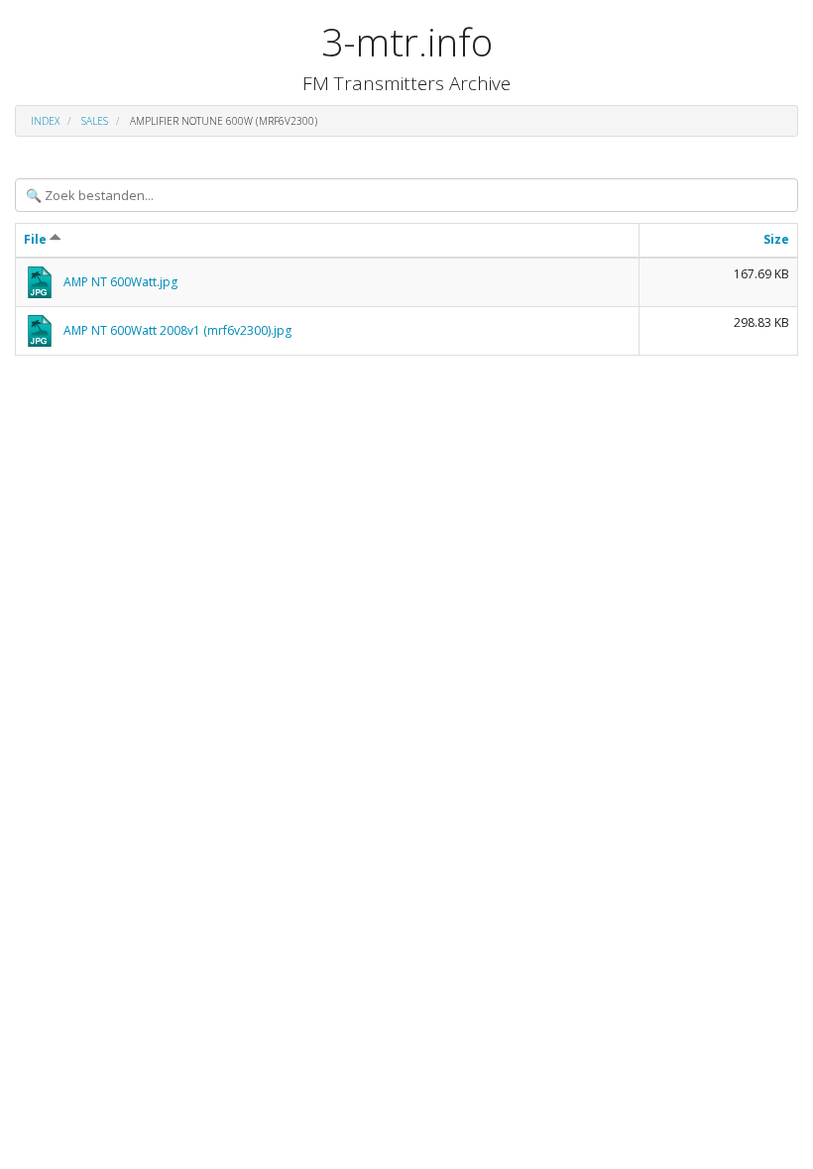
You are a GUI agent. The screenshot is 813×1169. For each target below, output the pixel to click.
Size (776, 239)
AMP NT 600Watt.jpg (120, 281)
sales (94, 121)
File (37, 239)
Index (45, 121)
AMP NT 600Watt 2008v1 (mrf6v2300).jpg (177, 330)
